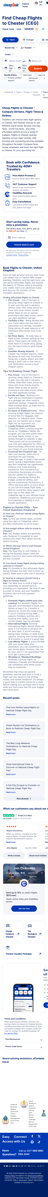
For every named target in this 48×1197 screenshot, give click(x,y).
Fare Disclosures (12, 1039)
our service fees (11, 1033)
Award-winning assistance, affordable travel (23, 1060)
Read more (10, 714)
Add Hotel (27, 75)
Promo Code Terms (13, 1046)
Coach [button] (8, 54)
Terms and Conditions (35, 1176)
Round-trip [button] (10, 48)
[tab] (10, 39)
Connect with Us (20, 1139)
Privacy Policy (23, 255)
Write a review (14, 855)
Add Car (41, 75)
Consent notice (11, 255)
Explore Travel (25, 5)
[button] (38, 3)
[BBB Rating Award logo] (41, 1114)
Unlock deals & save (24, 244)
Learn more (24, 880)
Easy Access (7, 1139)
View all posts (23, 798)
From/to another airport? (14, 79)
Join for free (24, 908)
